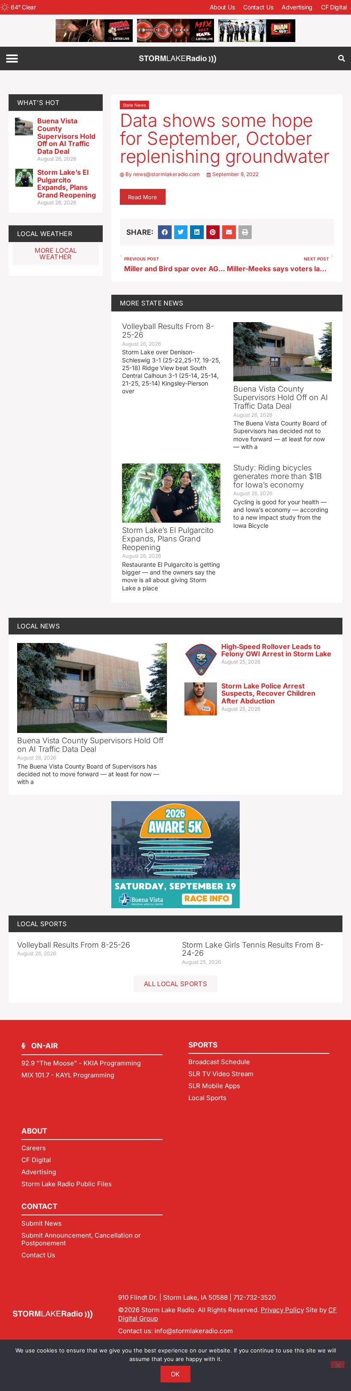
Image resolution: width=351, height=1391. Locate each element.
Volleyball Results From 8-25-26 (168, 330)
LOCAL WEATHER (44, 234)
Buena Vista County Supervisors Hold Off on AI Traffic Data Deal (66, 136)
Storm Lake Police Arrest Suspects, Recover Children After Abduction (268, 693)
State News (134, 105)
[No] (338, 1364)
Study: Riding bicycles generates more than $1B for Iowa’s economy (277, 476)
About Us (222, 7)
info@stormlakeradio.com (194, 1331)
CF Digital (334, 7)
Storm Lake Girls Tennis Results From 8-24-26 (253, 949)
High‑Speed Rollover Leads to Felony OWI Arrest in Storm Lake (276, 650)
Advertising (297, 7)
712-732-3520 (254, 1297)
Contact (39, 1206)
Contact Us (258, 7)
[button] (11, 58)
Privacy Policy (282, 1310)
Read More (142, 197)
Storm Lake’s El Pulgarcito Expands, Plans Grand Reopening (66, 183)
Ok (175, 1374)
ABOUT (34, 1131)
